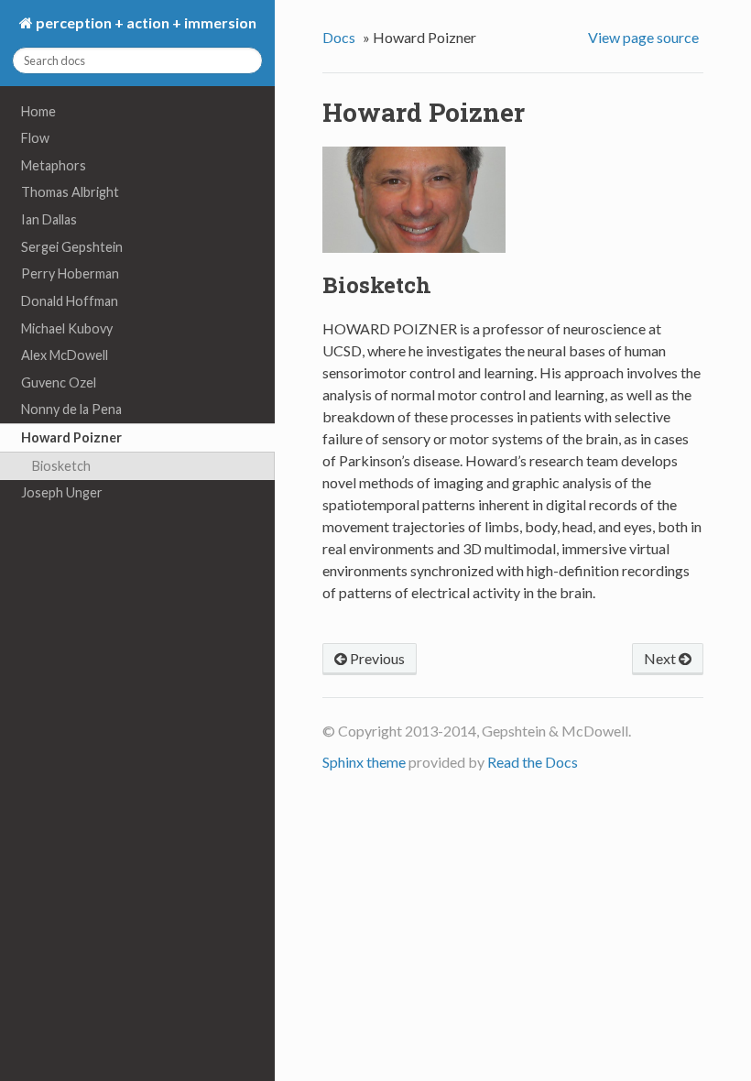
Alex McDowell (64, 355)
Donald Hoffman (69, 301)
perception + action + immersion (144, 22)
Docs (338, 37)
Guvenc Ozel (58, 382)
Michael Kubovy (67, 328)
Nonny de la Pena (71, 409)
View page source (643, 37)
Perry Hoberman (70, 273)
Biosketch (61, 466)
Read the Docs (532, 761)
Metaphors (53, 165)
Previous (376, 658)
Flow (35, 138)
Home (38, 111)
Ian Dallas (49, 219)
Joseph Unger (62, 492)
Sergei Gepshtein (72, 247)
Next (661, 658)
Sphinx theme (364, 761)
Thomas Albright (70, 192)
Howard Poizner (71, 437)
